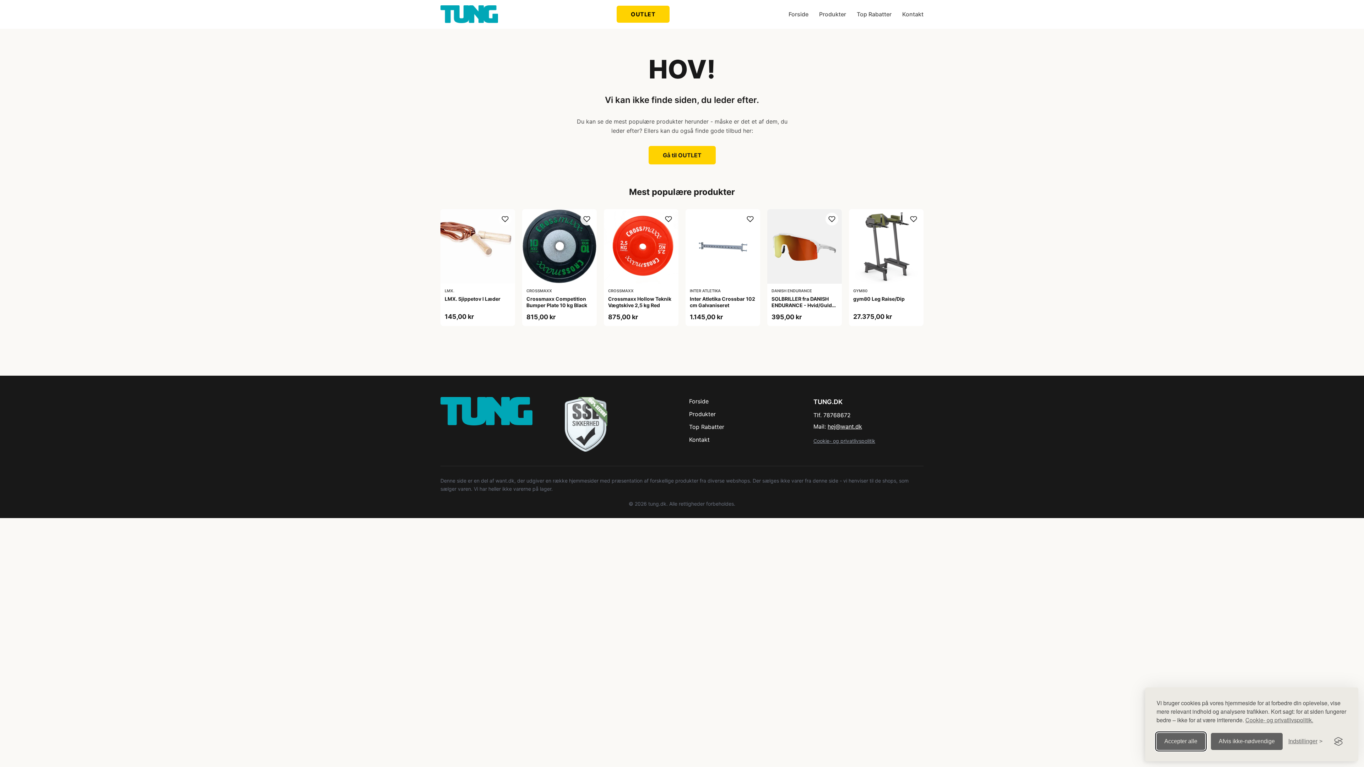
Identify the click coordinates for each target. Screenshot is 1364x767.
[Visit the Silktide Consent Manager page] (1338, 741)
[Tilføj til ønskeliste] (505, 219)
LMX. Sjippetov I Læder (472, 299)
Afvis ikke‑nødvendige (1247, 741)
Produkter (832, 14)
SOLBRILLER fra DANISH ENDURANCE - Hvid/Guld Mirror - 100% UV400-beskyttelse (802, 308)
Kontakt (913, 14)
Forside (798, 14)
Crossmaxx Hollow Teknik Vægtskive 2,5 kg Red (639, 302)
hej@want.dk (845, 426)
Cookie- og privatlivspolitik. (1279, 720)
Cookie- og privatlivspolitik (844, 441)
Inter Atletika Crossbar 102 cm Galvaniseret (722, 302)
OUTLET (643, 14)
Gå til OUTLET (682, 155)
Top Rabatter (874, 14)
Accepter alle (1180, 741)
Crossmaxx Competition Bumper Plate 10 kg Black (556, 302)
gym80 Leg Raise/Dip (879, 299)
